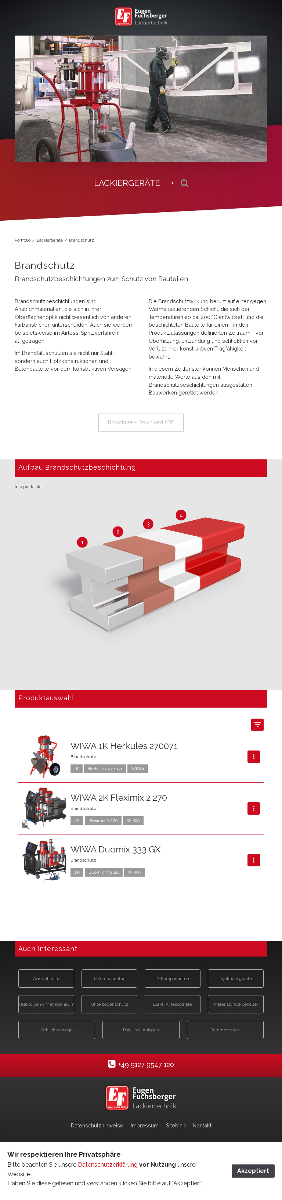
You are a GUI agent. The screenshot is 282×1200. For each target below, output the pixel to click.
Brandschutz (81, 240)
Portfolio (22, 240)
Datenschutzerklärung (108, 1164)
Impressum (145, 1125)
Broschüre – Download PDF (141, 422)
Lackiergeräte (50, 240)
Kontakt (202, 1125)
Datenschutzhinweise (97, 1125)
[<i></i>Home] (141, 1097)
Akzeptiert (253, 1170)
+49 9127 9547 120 (146, 1064)
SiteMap (176, 1125)
